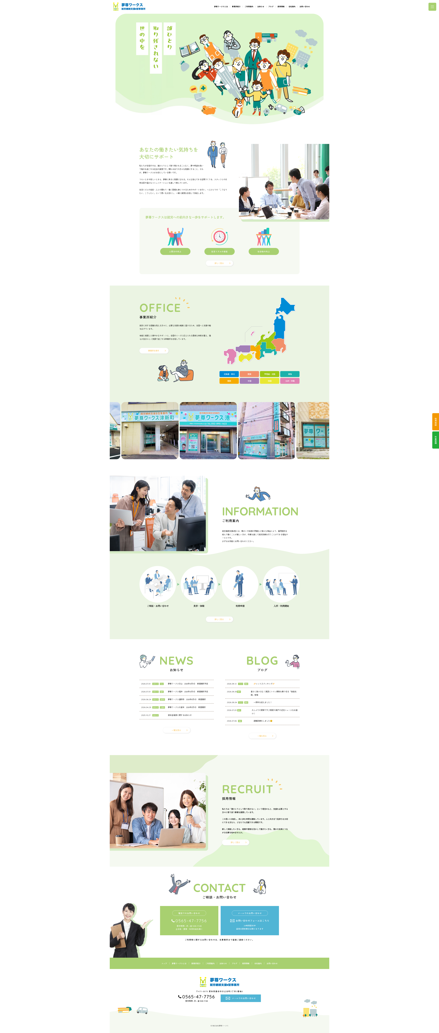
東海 (290, 374)
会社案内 (292, 6)
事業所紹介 (236, 6)
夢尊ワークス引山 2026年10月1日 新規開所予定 (188, 683)
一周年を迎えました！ (263, 702)
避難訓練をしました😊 (263, 720)
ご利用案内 (249, 6)
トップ (164, 963)
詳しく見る (219, 263)
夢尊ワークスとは (221, 6)
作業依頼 (435, 440)
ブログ (270, 6)
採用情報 (281, 6)
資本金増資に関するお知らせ (180, 715)
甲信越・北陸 (269, 374)
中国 (249, 380)
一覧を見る (176, 730)
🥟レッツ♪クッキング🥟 (264, 683)
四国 (270, 380)
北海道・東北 (229, 374)
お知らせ (260, 6)
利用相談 (435, 422)
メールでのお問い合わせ (244, 998)
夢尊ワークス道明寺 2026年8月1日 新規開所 (187, 699)
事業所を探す (153, 350)
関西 (229, 380)
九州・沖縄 (289, 380)
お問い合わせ (305, 6)
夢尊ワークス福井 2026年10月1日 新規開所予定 (188, 691)
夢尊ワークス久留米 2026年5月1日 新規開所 (187, 707)
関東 (249, 374)
